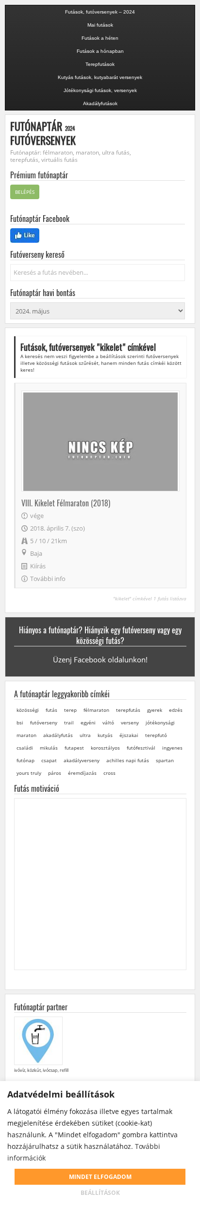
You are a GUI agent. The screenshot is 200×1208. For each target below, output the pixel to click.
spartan (165, 760)
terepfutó (156, 735)
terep (70, 709)
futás (51, 709)
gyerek (154, 709)
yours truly (29, 772)
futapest (74, 747)
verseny (130, 722)
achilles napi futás (127, 760)
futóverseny (43, 722)
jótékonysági (160, 722)
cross (109, 772)
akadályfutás (58, 735)
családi (25, 747)
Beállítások (100, 1193)
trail (69, 722)
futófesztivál (141, 747)
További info (48, 578)
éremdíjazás (82, 772)
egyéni (88, 722)
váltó (108, 722)
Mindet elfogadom (100, 1177)
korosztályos (105, 747)
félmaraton (96, 709)
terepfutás (128, 709)
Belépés (24, 191)
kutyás (105, 735)
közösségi (28, 709)
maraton (26, 735)
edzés (176, 709)
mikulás (49, 747)
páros (54, 772)
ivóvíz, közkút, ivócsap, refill (41, 1070)
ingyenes (172, 747)
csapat (49, 760)
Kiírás (38, 566)
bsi (20, 722)
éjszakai (128, 735)
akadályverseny (82, 760)
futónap (25, 760)
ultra (85, 735)
